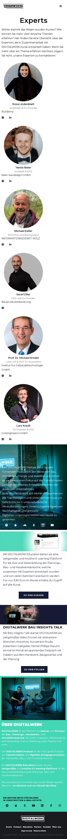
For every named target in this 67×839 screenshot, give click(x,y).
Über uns (56, 827)
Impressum (26, 831)
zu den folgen (34, 669)
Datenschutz (40, 831)
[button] (60, 6)
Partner (38, 827)
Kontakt (47, 827)
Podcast (17, 827)
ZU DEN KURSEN (34, 595)
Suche (9, 827)
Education (28, 827)
